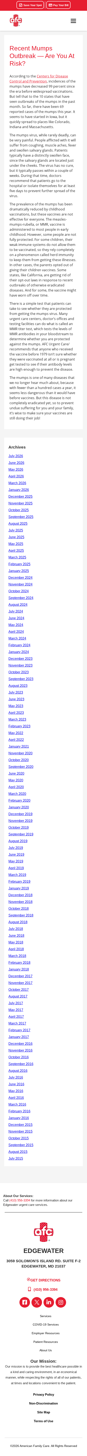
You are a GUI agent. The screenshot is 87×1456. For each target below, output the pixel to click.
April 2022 (16, 740)
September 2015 (20, 1145)
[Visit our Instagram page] (61, 1302)
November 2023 (20, 665)
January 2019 (18, 888)
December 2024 (20, 577)
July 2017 (15, 1003)
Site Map (43, 1412)
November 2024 (20, 584)
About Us (45, 1350)
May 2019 (15, 861)
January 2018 (18, 969)
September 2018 (20, 915)
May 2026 (15, 469)
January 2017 (18, 1037)
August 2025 (17, 523)
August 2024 (17, 604)
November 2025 (20, 503)
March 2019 (17, 875)
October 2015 (18, 1138)
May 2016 (15, 1091)
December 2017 (20, 976)
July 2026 (15, 456)
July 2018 (15, 929)
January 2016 (18, 1118)
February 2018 (19, 962)
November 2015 (20, 1131)
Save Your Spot (32, 5)
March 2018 (17, 956)
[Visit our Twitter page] (36, 1302)
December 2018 (20, 895)
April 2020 (16, 787)
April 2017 (16, 1016)
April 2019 (16, 868)
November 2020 (20, 753)
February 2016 (19, 1111)
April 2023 (16, 712)
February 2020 (19, 800)
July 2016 (15, 1077)
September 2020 (20, 767)
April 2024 (16, 631)
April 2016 (16, 1097)
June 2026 (16, 463)
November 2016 (20, 1050)
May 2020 (15, 780)
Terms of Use (43, 1421)
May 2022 (15, 733)
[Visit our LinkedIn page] (49, 1302)
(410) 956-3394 (19, 1200)
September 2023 (20, 679)
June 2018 (16, 935)
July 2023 (15, 692)
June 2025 (16, 537)
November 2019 (20, 821)
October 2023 (18, 672)
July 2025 (15, 530)
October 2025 (18, 510)
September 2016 (20, 1064)
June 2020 (16, 773)
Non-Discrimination (43, 1403)
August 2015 (17, 1152)
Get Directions (45, 1280)
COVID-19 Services (46, 1324)
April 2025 (16, 550)
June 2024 (16, 618)
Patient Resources (45, 1341)
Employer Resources (46, 1333)
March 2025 (17, 557)
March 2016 (17, 1104)
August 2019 (17, 841)
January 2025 (18, 571)
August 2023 (17, 685)
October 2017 (18, 989)
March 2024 (17, 638)
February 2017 (19, 1030)
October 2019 (18, 827)
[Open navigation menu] (73, 21)
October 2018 (18, 908)
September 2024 (20, 598)
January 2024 (18, 652)
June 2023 (16, 699)
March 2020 (17, 794)
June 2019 (16, 854)
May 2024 (15, 625)
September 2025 (20, 517)
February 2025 (19, 564)
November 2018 (20, 902)
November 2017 (20, 983)
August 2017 (17, 996)
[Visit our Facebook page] (24, 1302)
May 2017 (15, 1010)
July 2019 (15, 848)
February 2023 (19, 726)
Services (45, 1316)
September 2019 (20, 834)
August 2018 (17, 922)
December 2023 (20, 658)
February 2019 (19, 881)
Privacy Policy (43, 1394)
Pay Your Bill (60, 5)
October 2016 (18, 1057)
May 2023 (15, 706)
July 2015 (15, 1158)
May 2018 (15, 942)
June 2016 (16, 1084)
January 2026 (18, 490)
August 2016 (17, 1070)
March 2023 (17, 719)
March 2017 (17, 1023)
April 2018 (16, 949)
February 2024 (19, 645)
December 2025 (20, 496)
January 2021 (18, 746)
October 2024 (18, 591)
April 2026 (16, 476)
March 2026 (17, 483)
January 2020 (18, 807)
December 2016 (20, 1043)
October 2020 (18, 760)
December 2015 (20, 1125)
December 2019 (20, 814)
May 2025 (15, 544)
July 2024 (15, 611)
